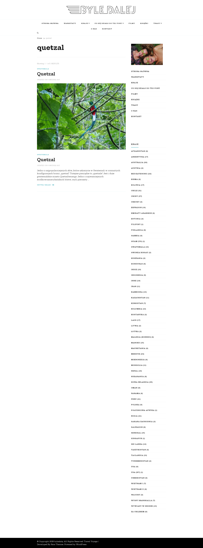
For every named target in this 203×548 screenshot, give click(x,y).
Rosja (134, 416)
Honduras (137, 264)
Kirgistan (137, 303)
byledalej (58, 541)
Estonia (136, 219)
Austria (136, 168)
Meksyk (135, 354)
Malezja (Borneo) (141, 337)
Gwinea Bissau (139, 253)
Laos (133, 320)
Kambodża (137, 292)
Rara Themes (57, 544)
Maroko (135, 343)
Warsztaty (70, 23)
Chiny (134, 196)
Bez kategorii (139, 174)
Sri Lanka (137, 444)
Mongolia (137, 365)
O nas (94, 29)
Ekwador (136, 207)
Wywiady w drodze (142, 506)
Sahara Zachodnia (142, 422)
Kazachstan (138, 298)
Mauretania (138, 348)
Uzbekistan (138, 478)
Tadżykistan (138, 450)
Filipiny (136, 224)
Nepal (134, 371)
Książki (144, 23)
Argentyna (137, 157)
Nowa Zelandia (140, 382)
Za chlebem (137, 512)
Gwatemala (43, 69)
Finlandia (137, 230)
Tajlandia (137, 455)
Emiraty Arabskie (141, 213)
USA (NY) (135, 472)
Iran (133, 286)
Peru (134, 399)
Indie (134, 270)
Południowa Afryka (142, 410)
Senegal (136, 433)
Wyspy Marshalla (141, 500)
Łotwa (135, 331)
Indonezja (137, 275)
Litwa (134, 326)
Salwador (137, 427)
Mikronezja (138, 360)
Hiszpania (137, 258)
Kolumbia (136, 309)
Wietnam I (137, 483)
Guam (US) (136, 241)
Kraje (84, 23)
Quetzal (46, 74)
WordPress (81, 544)
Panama (135, 393)
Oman (134, 388)
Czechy (135, 202)
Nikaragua (137, 377)
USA (133, 467)
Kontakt (107, 29)
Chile (134, 191)
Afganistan (138, 151)
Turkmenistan (139, 461)
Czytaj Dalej (44, 185)
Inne (133, 281)
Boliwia (135, 185)
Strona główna (50, 23)
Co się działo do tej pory (108, 23)
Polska (135, 405)
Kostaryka (137, 315)
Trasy (156, 23)
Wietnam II (137, 489)
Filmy (132, 23)
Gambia (135, 236)
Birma (134, 179)
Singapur (136, 438)
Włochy (135, 495)
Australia (137, 162)
